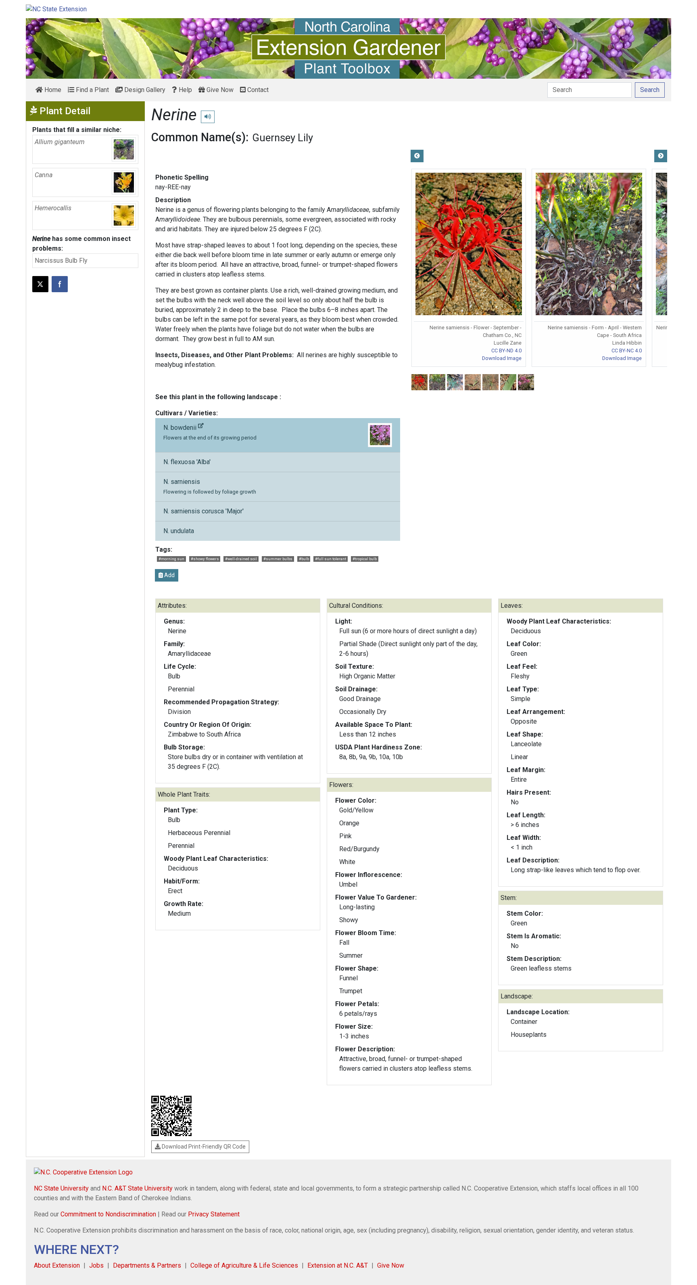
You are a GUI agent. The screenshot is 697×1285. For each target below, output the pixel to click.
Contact (257, 90)
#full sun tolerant (330, 559)
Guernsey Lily (282, 138)
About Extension (57, 1265)
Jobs (96, 1265)
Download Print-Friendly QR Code (203, 1146)
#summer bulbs (277, 559)
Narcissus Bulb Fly (61, 260)
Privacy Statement (214, 1214)
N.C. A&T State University (137, 1188)
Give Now (219, 90)
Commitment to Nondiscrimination (108, 1214)
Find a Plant (91, 90)
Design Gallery (144, 90)
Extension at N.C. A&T (337, 1265)
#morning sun (171, 559)
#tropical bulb (365, 559)
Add (169, 575)
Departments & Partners (147, 1265)
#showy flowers (205, 559)
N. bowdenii (210, 432)
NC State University (61, 1188)
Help (184, 90)
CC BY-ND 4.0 (506, 350)
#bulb (304, 559)
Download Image (502, 358)
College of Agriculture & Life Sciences (244, 1265)
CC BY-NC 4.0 (626, 350)
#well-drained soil (241, 559)
